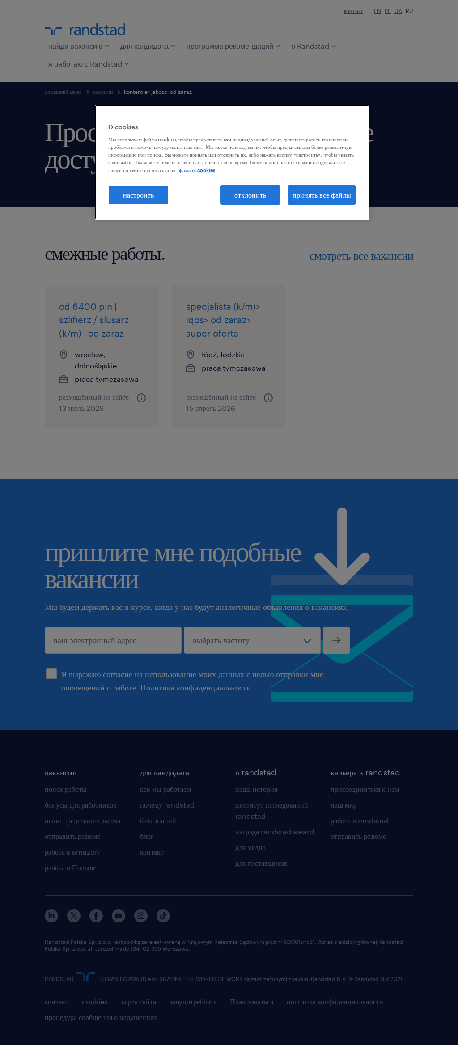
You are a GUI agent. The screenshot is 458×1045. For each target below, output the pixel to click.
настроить (138, 194)
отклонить (250, 194)
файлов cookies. (197, 170)
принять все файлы (322, 194)
